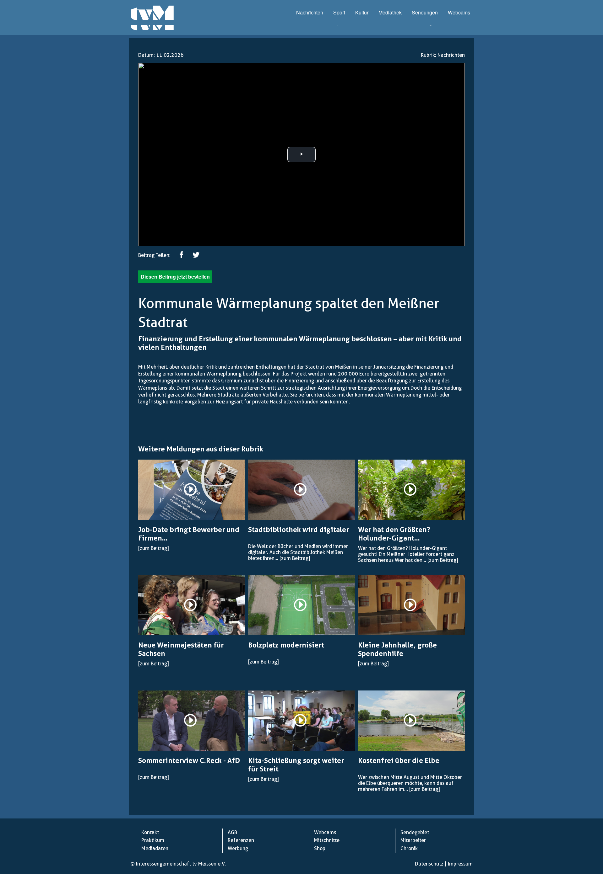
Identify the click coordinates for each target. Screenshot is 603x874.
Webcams (459, 12)
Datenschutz (429, 864)
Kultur (361, 12)
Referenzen (241, 840)
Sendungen (425, 12)
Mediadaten (154, 848)
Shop (319, 848)
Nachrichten (309, 12)
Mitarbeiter (413, 840)
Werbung (238, 848)
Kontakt (150, 832)
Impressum (460, 864)
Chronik (409, 848)
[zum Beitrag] (153, 548)
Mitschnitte (327, 840)
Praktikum (152, 840)
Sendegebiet (414, 832)
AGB (232, 832)
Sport (339, 12)
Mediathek (390, 12)
